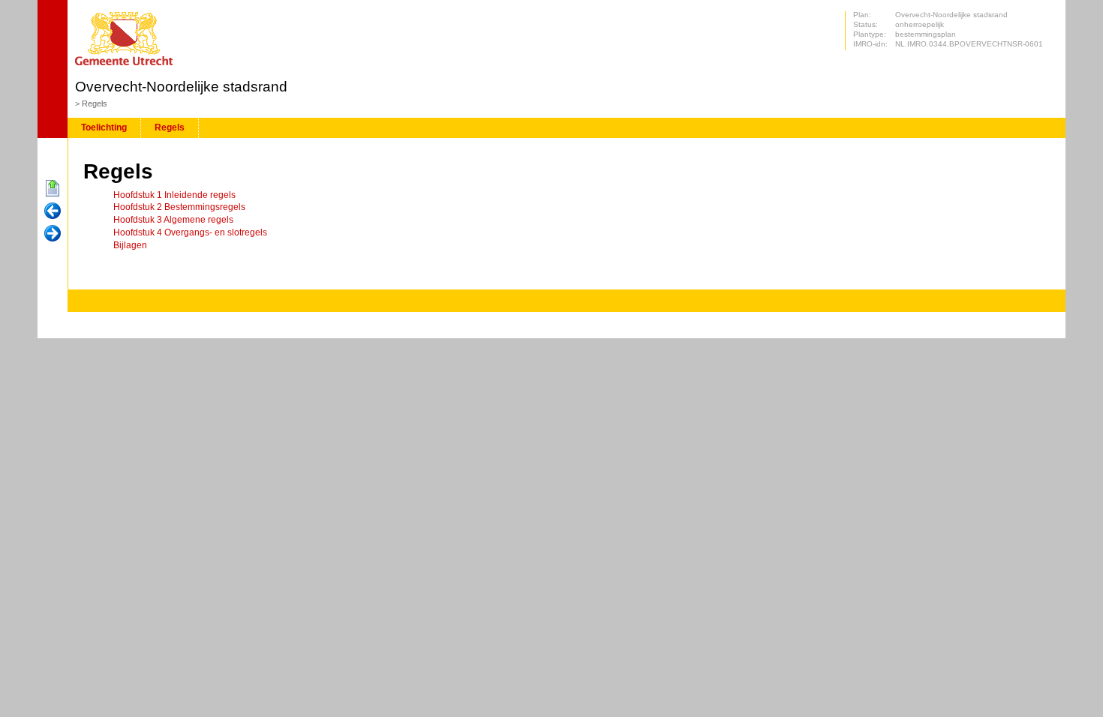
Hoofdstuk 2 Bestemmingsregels (179, 207)
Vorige (53, 211)
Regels (94, 103)
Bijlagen (130, 245)
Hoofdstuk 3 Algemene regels (173, 219)
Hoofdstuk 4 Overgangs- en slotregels (190, 232)
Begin (53, 189)
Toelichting (104, 127)
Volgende (53, 234)
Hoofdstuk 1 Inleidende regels (174, 195)
